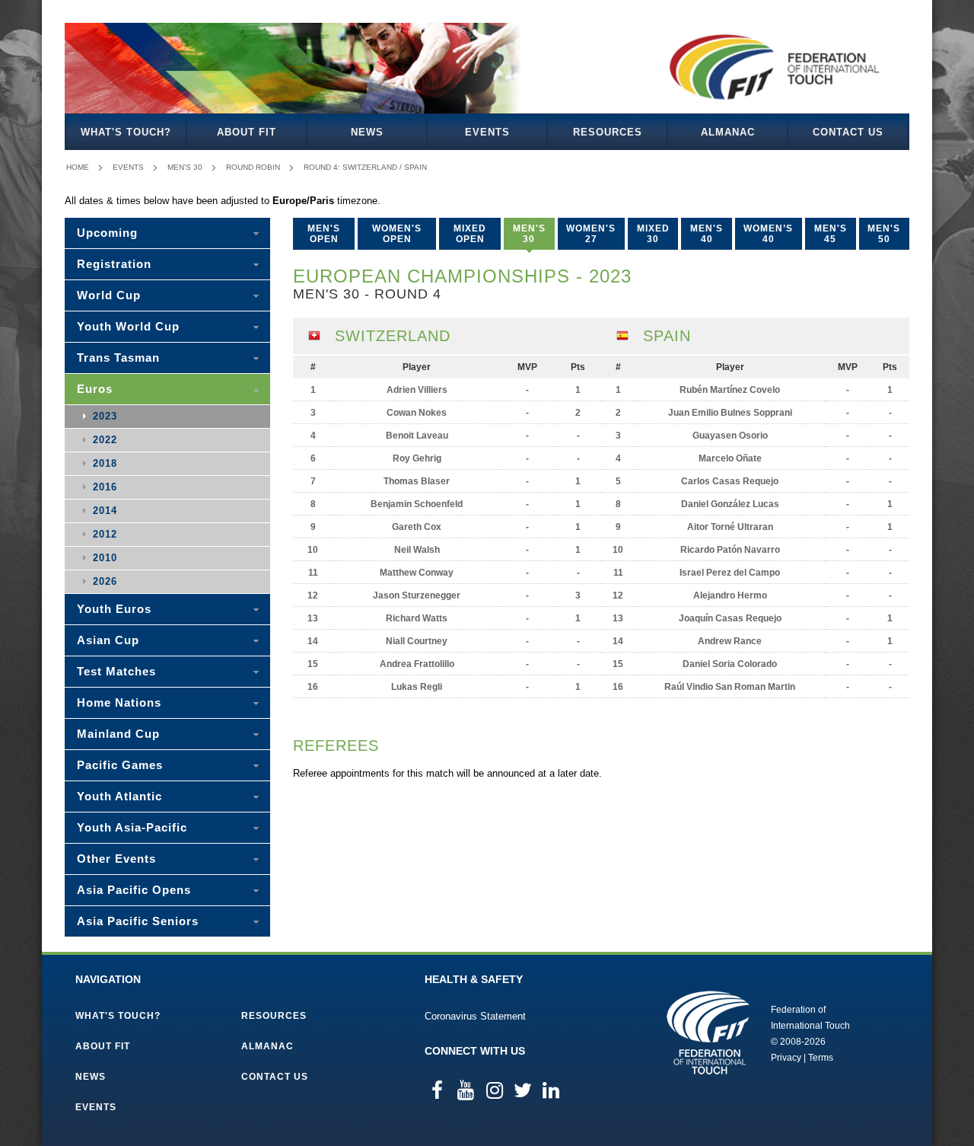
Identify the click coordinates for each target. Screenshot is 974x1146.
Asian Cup (108, 640)
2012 (105, 534)
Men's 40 (706, 233)
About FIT (246, 132)
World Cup (109, 295)
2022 (105, 439)
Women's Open (397, 233)
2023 (105, 416)
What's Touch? (126, 132)
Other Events (116, 858)
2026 (105, 581)
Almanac (728, 132)
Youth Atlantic (119, 796)
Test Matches (116, 671)
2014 (105, 510)
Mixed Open (470, 233)
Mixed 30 (653, 233)
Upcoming (107, 232)
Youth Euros (114, 608)
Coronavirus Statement (475, 1016)
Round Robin (253, 167)
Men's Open (323, 233)
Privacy (786, 1057)
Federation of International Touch (708, 1032)
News (367, 132)
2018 (105, 463)
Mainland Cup (118, 733)
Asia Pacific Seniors (138, 921)
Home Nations (119, 702)
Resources (607, 132)
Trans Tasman (118, 357)
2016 (105, 487)
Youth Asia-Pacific (132, 827)
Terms (820, 1057)
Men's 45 (830, 233)
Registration (114, 263)
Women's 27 (591, 233)
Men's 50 (883, 233)
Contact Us (848, 132)
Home (77, 167)
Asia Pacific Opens (134, 889)
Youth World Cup (128, 326)
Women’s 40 (768, 233)
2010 (105, 557)
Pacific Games (120, 764)
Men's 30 (184, 167)
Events (487, 132)
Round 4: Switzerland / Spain (365, 167)
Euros (95, 388)
